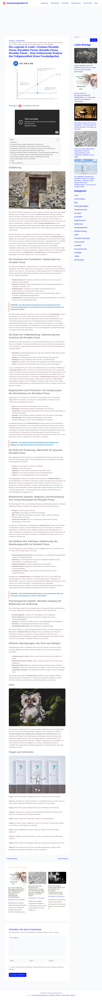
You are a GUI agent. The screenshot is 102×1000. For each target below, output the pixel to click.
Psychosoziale (87, 3)
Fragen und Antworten (17, 163)
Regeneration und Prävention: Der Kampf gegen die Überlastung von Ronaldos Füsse (33, 148)
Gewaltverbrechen (80, 210)
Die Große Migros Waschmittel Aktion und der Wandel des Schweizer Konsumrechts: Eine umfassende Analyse (56, 890)
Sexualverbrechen (80, 249)
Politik (76, 235)
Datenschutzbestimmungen (40, 995)
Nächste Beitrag (63, 858)
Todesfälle (77, 252)
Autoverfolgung (79, 199)
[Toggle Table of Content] (56, 140)
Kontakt (29, 995)
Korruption (78, 213)
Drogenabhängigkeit (81, 206)
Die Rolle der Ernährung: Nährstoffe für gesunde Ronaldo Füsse (27, 150)
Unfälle (76, 256)
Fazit (13, 160)
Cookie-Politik (65, 995)
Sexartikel (77, 245)
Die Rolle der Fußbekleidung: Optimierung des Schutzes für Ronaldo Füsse (30, 146)
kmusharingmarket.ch (17, 3)
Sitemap (72, 995)
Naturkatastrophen (80, 227)
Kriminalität (65, 3)
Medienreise (44, 3)
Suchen (76, 37)
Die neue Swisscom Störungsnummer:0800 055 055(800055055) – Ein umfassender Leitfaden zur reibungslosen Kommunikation (16, 892)
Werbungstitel (55, 3)
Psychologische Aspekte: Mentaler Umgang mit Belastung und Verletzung (30, 156)
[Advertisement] (51, 18)
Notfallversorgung (80, 231)
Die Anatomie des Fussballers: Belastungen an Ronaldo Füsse (27, 144)
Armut (76, 195)
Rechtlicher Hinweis (54, 995)
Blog (96, 3)
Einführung (13, 142)
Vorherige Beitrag (11, 858)
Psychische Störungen (82, 238)
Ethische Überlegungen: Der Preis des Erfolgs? (23, 158)
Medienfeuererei (76, 3)
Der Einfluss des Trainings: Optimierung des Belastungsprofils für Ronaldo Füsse (32, 154)
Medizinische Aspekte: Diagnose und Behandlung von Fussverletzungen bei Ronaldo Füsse (34, 152)
